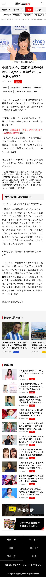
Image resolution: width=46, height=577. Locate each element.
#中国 (5, 87)
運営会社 (8, 565)
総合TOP (6, 10)
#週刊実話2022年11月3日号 (26, 91)
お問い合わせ (36, 565)
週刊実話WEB (6, 19)
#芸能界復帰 (7, 91)
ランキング (18, 10)
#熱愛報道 (38, 87)
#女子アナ (28, 15)
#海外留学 (27, 87)
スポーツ (11, 556)
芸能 (29, 10)
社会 (34, 556)
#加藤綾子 (17, 15)
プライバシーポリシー (21, 565)
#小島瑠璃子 (15, 87)
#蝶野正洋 (38, 15)
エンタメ (39, 10)
